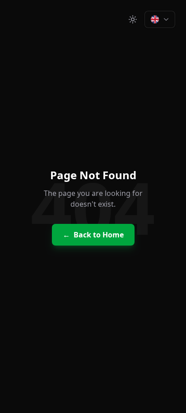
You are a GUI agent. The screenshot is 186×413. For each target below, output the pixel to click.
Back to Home (93, 235)
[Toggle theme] (133, 19)
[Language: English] (159, 19)
